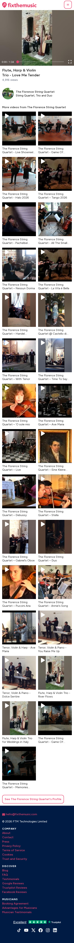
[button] (68, 5)
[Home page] (19, 5)
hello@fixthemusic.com (21, 814)
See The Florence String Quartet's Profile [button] (33, 799)
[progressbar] (8, 62)
